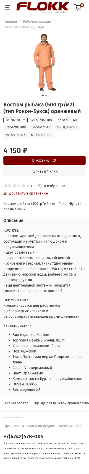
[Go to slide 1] (43, 95)
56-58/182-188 (67, 127)
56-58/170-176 (41, 127)
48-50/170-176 (15, 120)
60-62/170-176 (15, 135)
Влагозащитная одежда (23, 27)
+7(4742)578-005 (23, 436)
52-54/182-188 (16, 127)
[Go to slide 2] (46, 95)
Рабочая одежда (37, 21)
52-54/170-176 (67, 120)
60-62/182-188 (41, 135)
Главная (10, 21)
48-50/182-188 (41, 120)
